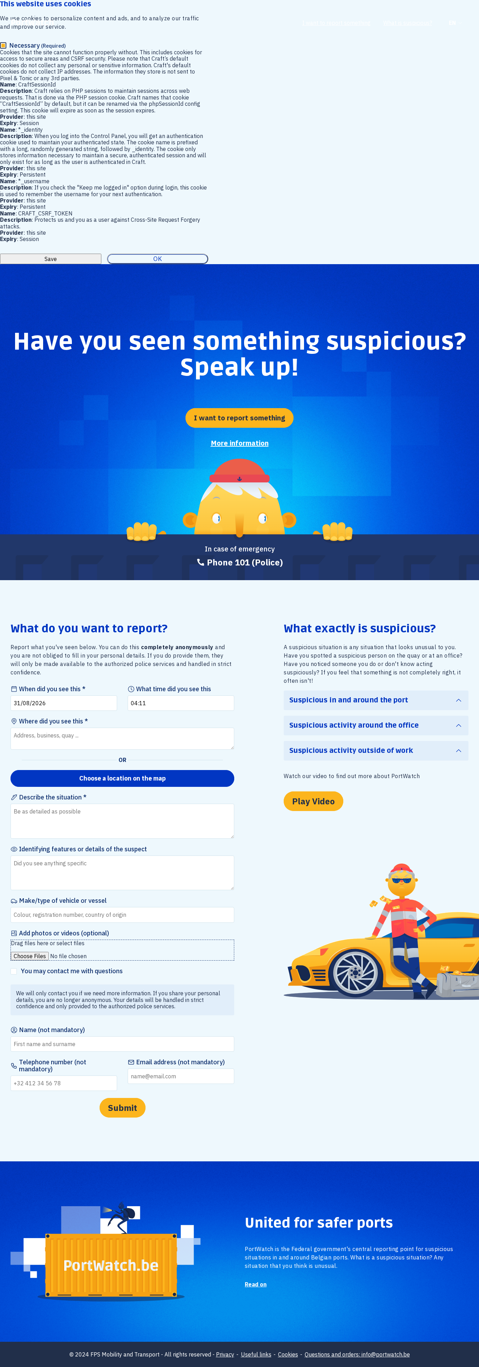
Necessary (37, 45)
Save (51, 258)
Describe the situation (51, 797)
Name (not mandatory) (52, 1029)
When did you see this (50, 689)
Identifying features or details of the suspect (83, 849)
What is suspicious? (407, 22)
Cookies (288, 1354)
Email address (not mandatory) (180, 1062)
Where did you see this (52, 721)
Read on (256, 1284)
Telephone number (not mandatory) (52, 1066)
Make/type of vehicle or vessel (63, 900)
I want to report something (336, 22)
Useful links (256, 1354)
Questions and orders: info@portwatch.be (357, 1354)
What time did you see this (173, 689)
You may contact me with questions (72, 971)
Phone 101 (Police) (245, 562)
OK (157, 259)
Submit (122, 1107)
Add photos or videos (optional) (64, 933)
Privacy (225, 1354)
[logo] (32, 23)
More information (240, 443)
